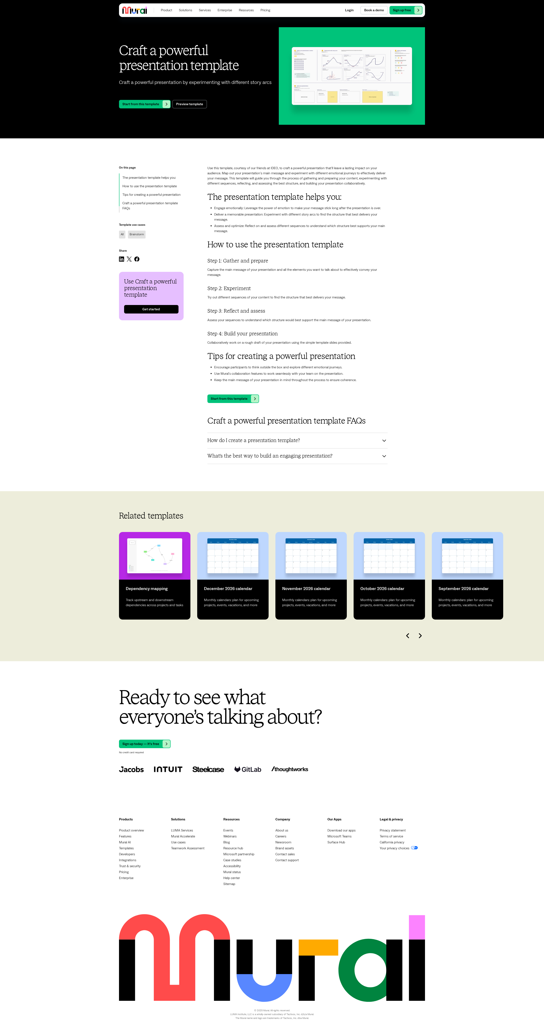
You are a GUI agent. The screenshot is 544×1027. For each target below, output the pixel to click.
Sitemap (229, 884)
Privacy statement (393, 830)
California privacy (392, 842)
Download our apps (341, 830)
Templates (126, 848)
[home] (134, 10)
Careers (280, 836)
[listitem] (154, 576)
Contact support (287, 860)
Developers (127, 854)
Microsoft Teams (339, 836)
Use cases (178, 842)
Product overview (131, 830)
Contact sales (285, 854)
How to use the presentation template (149, 186)
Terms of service (391, 836)
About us (281, 830)
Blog (226, 842)
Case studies (232, 860)
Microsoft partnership (238, 854)
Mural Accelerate (183, 836)
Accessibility (232, 866)
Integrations (127, 860)
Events (228, 830)
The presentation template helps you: (149, 178)
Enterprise (126, 878)
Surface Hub (336, 842)
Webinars (230, 836)
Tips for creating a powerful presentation (151, 195)
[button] (166, 10)
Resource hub (233, 848)
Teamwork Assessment (187, 848)
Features (125, 836)
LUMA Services (182, 830)
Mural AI (125, 842)
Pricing (124, 872)
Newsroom (283, 842)
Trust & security (130, 866)
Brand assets (284, 848)
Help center (231, 878)
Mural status (232, 872)
